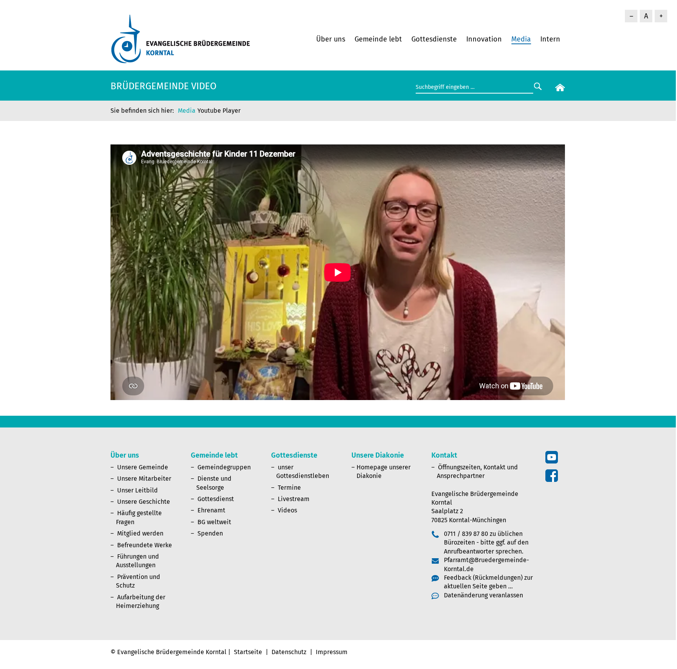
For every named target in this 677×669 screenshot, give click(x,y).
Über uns (330, 39)
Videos (287, 510)
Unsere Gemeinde (142, 467)
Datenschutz (289, 652)
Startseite (248, 652)
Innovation (484, 39)
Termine (289, 487)
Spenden (210, 533)
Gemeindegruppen (224, 467)
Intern (550, 39)
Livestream (294, 499)
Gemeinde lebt (378, 39)
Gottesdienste (434, 39)
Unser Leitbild (137, 490)
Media (521, 39)
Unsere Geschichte (143, 501)
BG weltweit (214, 522)
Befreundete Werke (144, 545)
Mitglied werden (140, 533)
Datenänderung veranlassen (483, 595)
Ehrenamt (211, 510)
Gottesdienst (215, 499)
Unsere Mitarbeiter (144, 478)
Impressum (332, 652)
